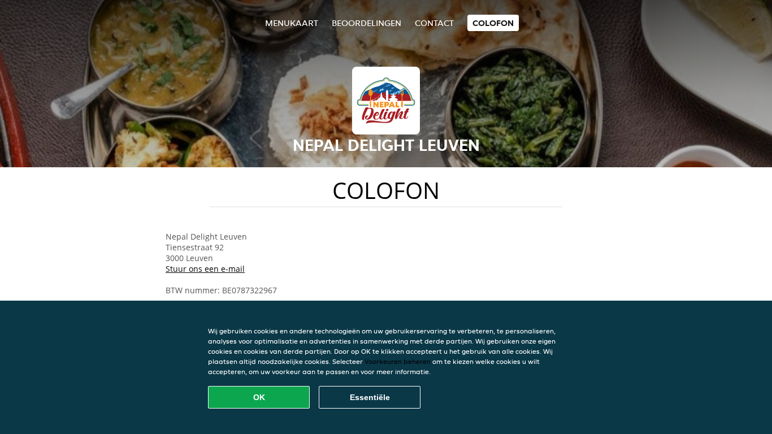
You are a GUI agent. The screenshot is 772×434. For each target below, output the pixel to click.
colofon (493, 23)
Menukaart (291, 23)
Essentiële (370, 397)
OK (259, 397)
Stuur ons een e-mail (205, 268)
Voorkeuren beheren (398, 361)
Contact (434, 23)
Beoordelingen (366, 23)
